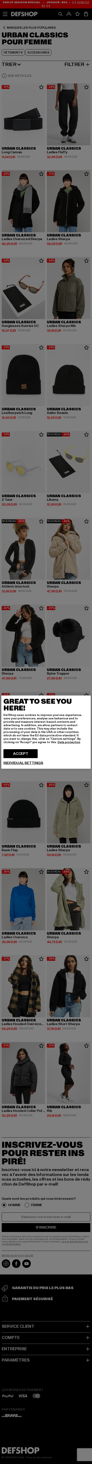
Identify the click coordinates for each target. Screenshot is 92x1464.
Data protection (69, 742)
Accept (20, 753)
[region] (46, 732)
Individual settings (23, 763)
